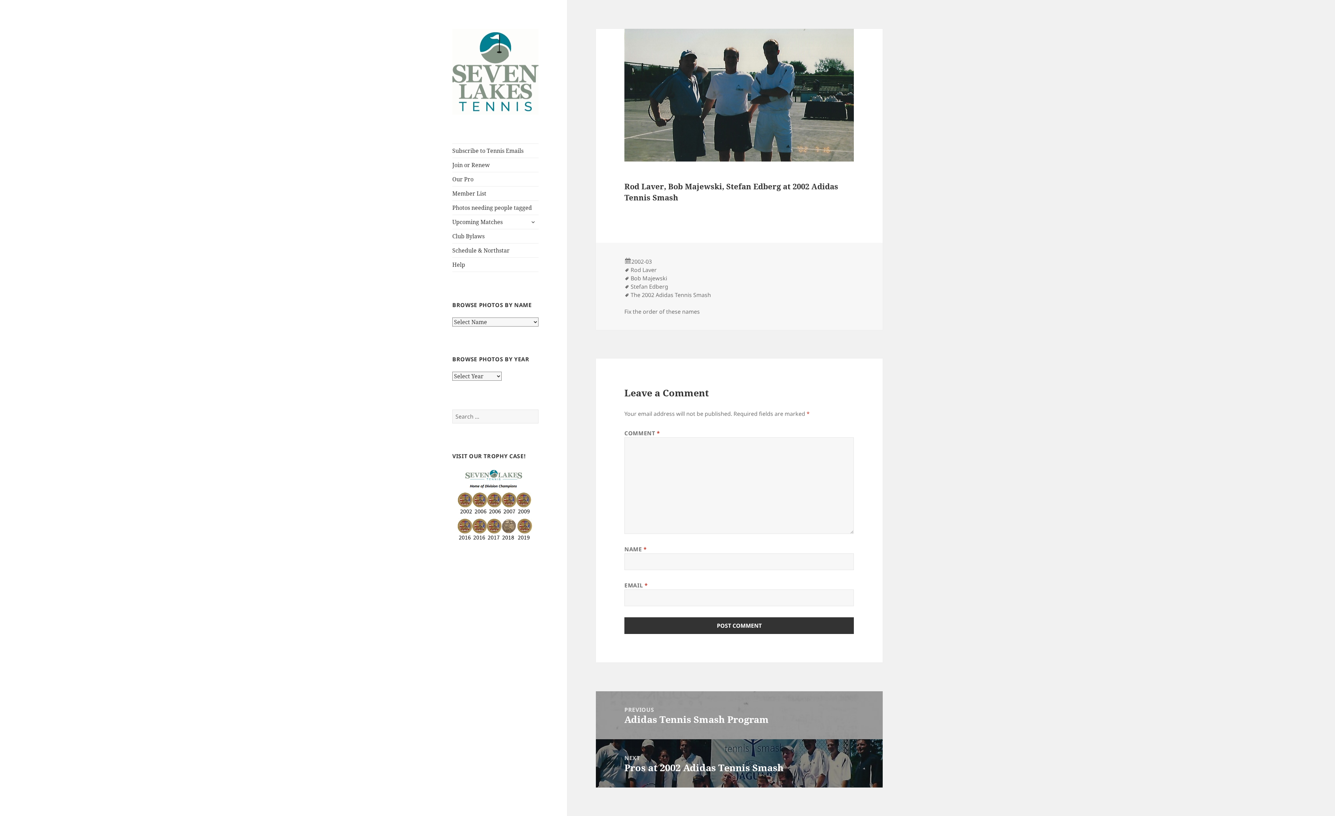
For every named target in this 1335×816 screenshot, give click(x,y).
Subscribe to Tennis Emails (488, 151)
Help (458, 265)
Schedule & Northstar (481, 250)
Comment (642, 433)
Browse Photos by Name (492, 305)
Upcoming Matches (477, 222)
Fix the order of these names (662, 311)
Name (635, 549)
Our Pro (463, 179)
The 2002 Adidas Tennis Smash (671, 295)
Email (636, 585)
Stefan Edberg (649, 286)
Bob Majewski (649, 278)
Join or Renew (471, 165)
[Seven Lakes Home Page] (495, 71)
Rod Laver (644, 270)
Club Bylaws (468, 236)
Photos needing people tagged (492, 208)
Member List (469, 193)
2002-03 (641, 261)
